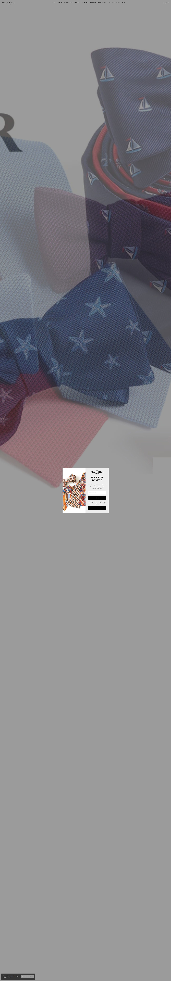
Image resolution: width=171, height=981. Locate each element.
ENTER (97, 498)
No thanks (97, 508)
